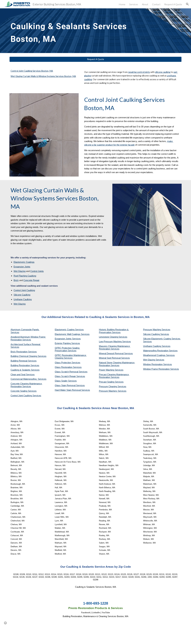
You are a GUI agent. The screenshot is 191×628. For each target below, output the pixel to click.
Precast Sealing (107, 382)
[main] (73, 31)
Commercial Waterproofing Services (28, 379)
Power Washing (107, 370)
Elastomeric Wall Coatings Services (72, 334)
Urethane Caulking (23, 299)
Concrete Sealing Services (24, 391)
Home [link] (122, 4)
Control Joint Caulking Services (26, 395)
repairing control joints (139, 72)
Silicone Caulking (22, 295)
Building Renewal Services (24, 361)
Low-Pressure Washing (110, 341)
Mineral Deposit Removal (111, 353)
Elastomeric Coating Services (69, 329)
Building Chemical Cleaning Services (28, 356)
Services (123, 337)
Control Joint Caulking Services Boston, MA (32, 71)
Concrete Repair (31, 280)
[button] (187, 4)
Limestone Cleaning (108, 337)
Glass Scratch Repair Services (70, 376)
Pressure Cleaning (108, 386)
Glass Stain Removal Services (70, 385)
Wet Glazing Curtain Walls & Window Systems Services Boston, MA (43, 76)
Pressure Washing (152, 329)
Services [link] (133, 4)
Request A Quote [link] (173, 4)
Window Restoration (153, 364)
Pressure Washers (108, 391)
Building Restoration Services (25, 365)
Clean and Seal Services (23, 374)
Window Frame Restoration (156, 369)
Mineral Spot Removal (110, 358)
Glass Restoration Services (68, 367)
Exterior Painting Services (67, 343)
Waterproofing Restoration (156, 350)
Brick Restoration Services (24, 352)
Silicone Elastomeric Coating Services (161, 339)
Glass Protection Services (67, 362)
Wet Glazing (20, 271)
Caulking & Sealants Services (25, 370)
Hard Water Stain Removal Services (72, 390)
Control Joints (37, 271)
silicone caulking (162, 72)
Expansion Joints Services (68, 339)
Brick (16, 280)
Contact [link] (156, 4)
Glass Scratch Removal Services (71, 372)
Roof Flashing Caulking (25, 276)
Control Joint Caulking (24, 290)
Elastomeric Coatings (24, 262)
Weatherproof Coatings (154, 355)
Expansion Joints (22, 267)
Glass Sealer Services (66, 381)
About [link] (145, 4)
